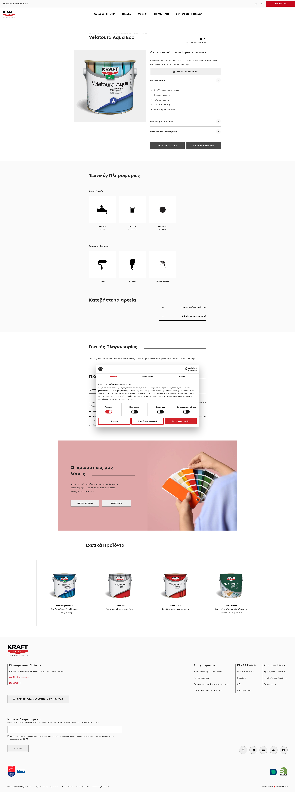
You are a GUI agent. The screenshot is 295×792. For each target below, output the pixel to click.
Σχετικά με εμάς (245, 671)
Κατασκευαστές (202, 678)
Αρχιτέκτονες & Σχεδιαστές (208, 671)
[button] (201, 38)
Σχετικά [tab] (182, 377)
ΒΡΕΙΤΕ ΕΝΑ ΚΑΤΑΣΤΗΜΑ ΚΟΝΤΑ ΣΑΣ (15, 4)
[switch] (134, 411)
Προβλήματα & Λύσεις (276, 678)
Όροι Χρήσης (54, 787)
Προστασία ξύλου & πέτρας (122, 33)
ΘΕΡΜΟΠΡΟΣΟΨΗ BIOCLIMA (189, 14)
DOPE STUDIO (283, 787)
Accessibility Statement (100, 787)
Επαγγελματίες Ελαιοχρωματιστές (212, 684)
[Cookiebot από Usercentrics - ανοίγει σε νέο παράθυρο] (187, 369)
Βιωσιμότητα (244, 690)
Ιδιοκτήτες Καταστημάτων (208, 690)
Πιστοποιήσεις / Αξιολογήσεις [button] (163, 131)
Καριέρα (241, 678)
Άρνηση (114, 421)
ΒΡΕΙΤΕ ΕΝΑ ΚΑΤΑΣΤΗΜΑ (167, 146)
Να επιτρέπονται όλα (180, 421)
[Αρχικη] (9, 14)
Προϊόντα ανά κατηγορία (104, 33)
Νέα (239, 684)
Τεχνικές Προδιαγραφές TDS (193, 307)
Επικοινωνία (270, 684)
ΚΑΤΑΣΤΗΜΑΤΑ (116, 503)
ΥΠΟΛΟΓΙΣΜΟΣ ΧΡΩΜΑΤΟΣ (203, 146)
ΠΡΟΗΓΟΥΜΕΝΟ (192, 42)
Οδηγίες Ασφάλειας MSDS (194, 316)
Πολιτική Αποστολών (83, 787)
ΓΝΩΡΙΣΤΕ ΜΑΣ (280, 4)
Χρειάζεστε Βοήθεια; (275, 671)
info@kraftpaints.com (19, 677)
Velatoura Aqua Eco (140, 33)
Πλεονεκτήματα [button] (157, 80)
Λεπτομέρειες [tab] (147, 377)
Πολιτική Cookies (68, 787)
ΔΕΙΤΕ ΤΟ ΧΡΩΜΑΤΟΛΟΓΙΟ (187, 71)
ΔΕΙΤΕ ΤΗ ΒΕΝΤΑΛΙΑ (85, 503)
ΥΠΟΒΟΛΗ (18, 748)
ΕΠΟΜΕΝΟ (201, 42)
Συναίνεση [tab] (113, 377)
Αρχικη (91, 33)
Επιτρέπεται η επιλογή (147, 421)
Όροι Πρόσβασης (42, 787)
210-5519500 (15, 683)
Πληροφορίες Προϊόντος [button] (161, 121)
